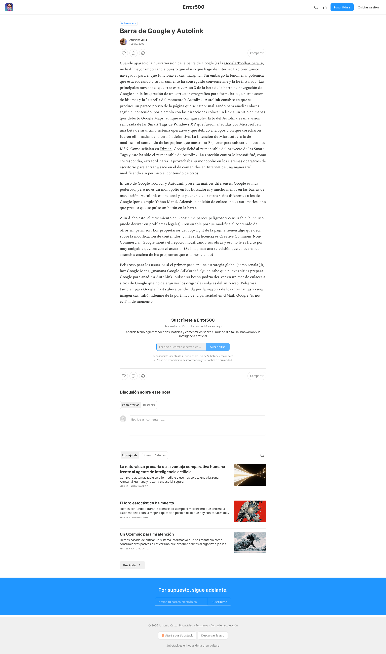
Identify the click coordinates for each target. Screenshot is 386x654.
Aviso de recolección (224, 625)
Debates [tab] (160, 455)
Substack (172, 645)
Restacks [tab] (149, 405)
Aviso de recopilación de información (179, 360)
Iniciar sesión (368, 7)
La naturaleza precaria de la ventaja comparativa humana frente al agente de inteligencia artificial (172, 469)
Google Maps (152, 118)
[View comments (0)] (133, 53)
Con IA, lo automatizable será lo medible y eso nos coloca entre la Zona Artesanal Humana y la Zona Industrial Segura (169, 479)
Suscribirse (342, 7)
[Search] (316, 7)
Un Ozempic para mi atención (147, 534)
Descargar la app (212, 635)
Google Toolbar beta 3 (243, 63)
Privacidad (186, 625)
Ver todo (129, 565)
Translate (128, 23)
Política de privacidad (219, 360)
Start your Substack (179, 635)
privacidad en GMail (216, 295)
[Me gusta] (124, 53)
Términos (202, 625)
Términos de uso (193, 356)
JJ (260, 265)
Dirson (166, 149)
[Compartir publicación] (325, 7)
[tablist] (138, 405)
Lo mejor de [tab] (130, 455)
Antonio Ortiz (138, 39)
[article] (193, 479)
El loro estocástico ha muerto (147, 503)
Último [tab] (146, 455)
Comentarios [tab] (130, 405)
